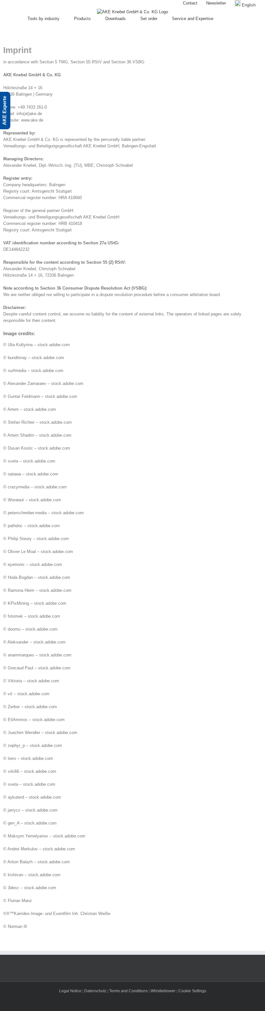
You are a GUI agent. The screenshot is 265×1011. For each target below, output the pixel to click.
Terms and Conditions (129, 991)
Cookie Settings (192, 991)
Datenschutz (95, 991)
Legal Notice (70, 991)
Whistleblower (163, 991)
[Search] (236, 19)
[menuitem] (190, 3)
